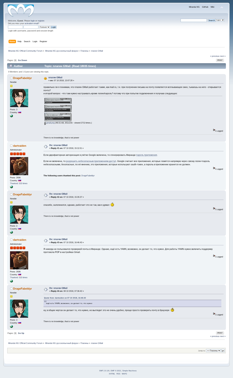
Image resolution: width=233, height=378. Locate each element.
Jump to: (202, 351)
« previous (215, 56)
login (33, 21)
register (41, 21)
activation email (31, 23)
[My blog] (11, 187)
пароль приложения (146, 155)
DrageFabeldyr (22, 78)
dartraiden (19, 145)
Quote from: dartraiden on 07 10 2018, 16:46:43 (65, 298)
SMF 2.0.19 (104, 371)
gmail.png (50, 123)
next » (223, 56)
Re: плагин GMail (58, 145)
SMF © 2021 (116, 371)
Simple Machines (129, 371)
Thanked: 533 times (18, 183)
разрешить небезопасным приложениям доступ (91, 161)
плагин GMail (55, 77)
